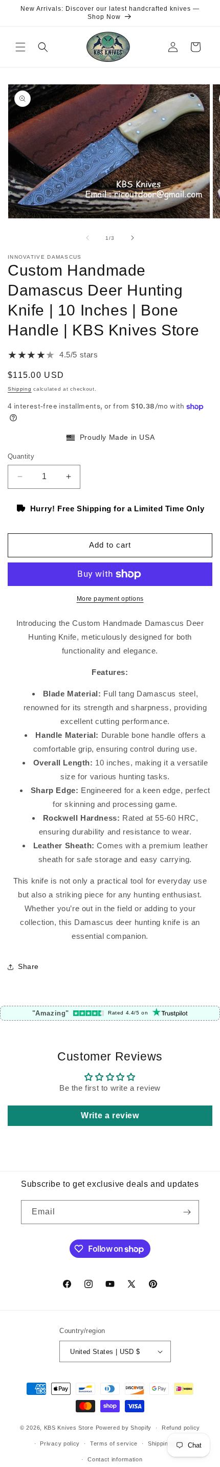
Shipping (20, 389)
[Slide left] (87, 238)
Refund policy (181, 1428)
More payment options (110, 598)
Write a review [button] (110, 1115)
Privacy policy (60, 1443)
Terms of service (114, 1443)
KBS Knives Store (69, 1428)
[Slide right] (132, 238)
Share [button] (28, 966)
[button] (20, 47)
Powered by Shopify (124, 1428)
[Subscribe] (187, 1212)
